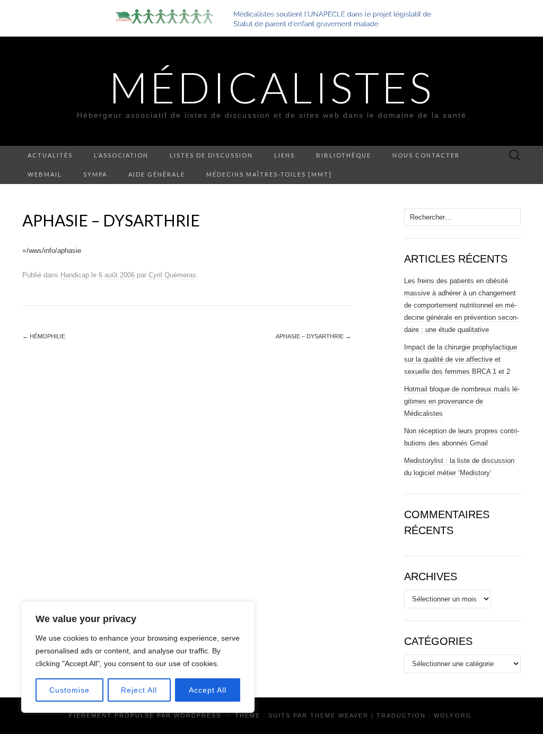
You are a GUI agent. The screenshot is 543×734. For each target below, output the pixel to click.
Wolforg (453, 715)
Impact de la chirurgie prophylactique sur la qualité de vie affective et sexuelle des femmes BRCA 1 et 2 (460, 359)
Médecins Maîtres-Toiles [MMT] (269, 174)
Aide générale (156, 174)
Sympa (95, 174)
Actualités (50, 155)
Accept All (207, 690)
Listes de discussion (211, 155)
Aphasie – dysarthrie (313, 336)
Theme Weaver (339, 715)
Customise (69, 690)
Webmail (45, 174)
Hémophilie (43, 336)
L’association (121, 155)
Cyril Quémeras (172, 275)
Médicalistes (271, 87)
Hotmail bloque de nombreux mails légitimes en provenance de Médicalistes (462, 401)
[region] (138, 657)
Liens (284, 155)
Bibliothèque (343, 155)
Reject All (139, 690)
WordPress (197, 715)
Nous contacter (426, 155)
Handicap (74, 275)
